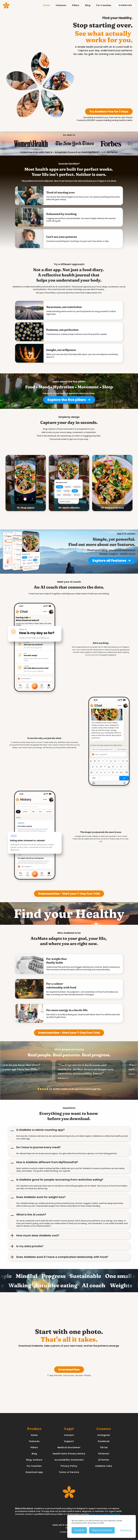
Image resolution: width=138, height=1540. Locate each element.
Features (61, 5)
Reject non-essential (102, 1530)
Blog (87, 5)
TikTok (104, 1447)
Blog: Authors (34, 1459)
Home (46, 5)
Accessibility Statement (69, 1459)
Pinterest (103, 1453)
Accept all (79, 1530)
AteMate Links (103, 1466)
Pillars (75, 5)
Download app (34, 1472)
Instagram (103, 1435)
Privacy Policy (69, 1466)
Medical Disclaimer (69, 1447)
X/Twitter (103, 1459)
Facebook (104, 1441)
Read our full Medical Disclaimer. (105, 1514)
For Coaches (103, 5)
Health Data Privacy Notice (69, 1453)
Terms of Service (69, 1472)
